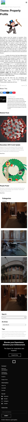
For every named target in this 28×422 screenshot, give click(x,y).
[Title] (3, 2)
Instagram (6, 401)
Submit (6, 415)
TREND (1, 62)
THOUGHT (2, 55)
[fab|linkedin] (2, 403)
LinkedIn (6, 403)
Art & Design (12, 331)
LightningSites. (14, 419)
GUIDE (21, 59)
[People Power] (13, 170)
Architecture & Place (6, 331)
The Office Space (11, 96)
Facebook (6, 396)
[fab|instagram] (2, 401)
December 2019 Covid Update (10, 145)
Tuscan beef (16, 80)
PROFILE (13, 64)
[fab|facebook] (2, 396)
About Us (3, 385)
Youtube (5, 398)
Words (3, 337)
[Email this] (1, 93)
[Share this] (4, 93)
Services (3, 390)
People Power (4, 186)
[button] (26, 2)
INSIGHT (13, 69)
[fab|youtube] (2, 398)
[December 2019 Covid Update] (13, 129)
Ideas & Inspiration (18, 334)
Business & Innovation (19, 331)
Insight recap (9, 79)
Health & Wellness (11, 334)
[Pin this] (14, 93)
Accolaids (3, 388)
